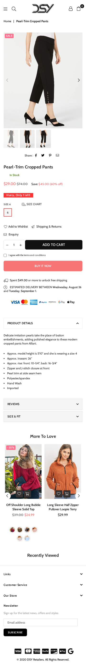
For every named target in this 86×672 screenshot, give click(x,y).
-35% (10, 447)
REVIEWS (13, 404)
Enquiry (13, 234)
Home (7, 21)
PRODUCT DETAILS (20, 323)
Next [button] (78, 80)
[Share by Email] (57, 156)
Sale (9, 35)
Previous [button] (7, 80)
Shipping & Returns (48, 226)
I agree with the (27, 255)
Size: (23, 204)
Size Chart (34, 204)
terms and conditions (35, 255)
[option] (43, 80)
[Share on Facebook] (36, 156)
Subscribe (15, 632)
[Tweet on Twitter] (43, 156)
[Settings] (71, 8)
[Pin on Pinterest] (50, 156)
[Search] (14, 8)
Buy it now (43, 266)
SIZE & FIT (14, 416)
